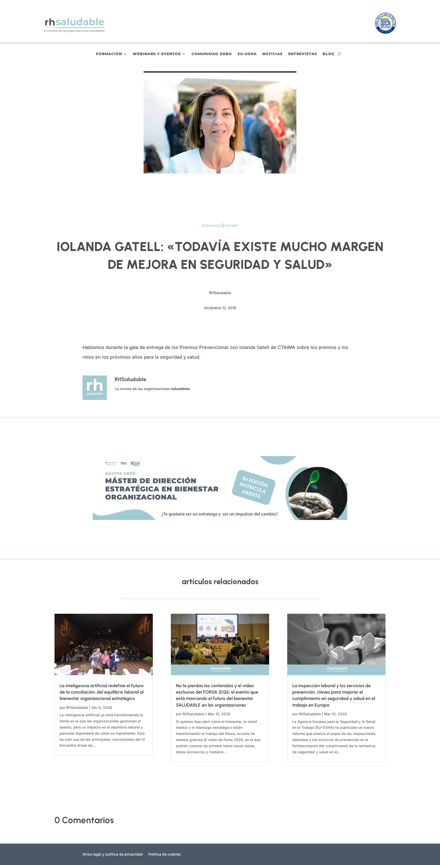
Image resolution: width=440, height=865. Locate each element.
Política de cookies (164, 854)
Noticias (272, 54)
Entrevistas (302, 54)
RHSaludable (77, 707)
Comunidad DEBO (211, 54)
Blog (329, 54)
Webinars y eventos (157, 54)
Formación (109, 54)
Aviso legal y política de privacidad (112, 854)
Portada (231, 225)
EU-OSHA (247, 54)
